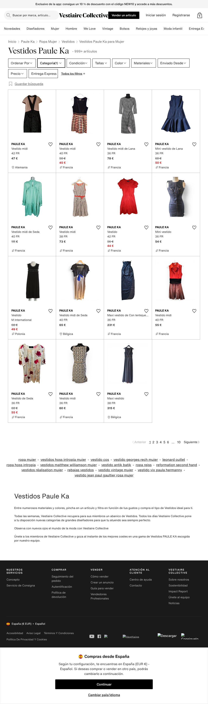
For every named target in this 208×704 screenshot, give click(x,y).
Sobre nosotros (179, 580)
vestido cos (100, 459)
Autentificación (62, 587)
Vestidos (68, 41)
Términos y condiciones (59, 633)
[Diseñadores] (47, 28)
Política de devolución (59, 595)
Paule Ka (28, 41)
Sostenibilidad (178, 585)
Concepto (13, 580)
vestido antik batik (116, 465)
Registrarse (181, 15)
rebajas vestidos (80, 470)
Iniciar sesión (156, 15)
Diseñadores (35, 28)
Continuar (104, 684)
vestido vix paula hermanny (160, 470)
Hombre (71, 28)
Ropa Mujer (48, 41)
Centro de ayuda (141, 580)
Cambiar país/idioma (104, 694)
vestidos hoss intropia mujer (63, 459)
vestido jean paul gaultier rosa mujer (104, 475)
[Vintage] (116, 28)
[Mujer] (62, 28)
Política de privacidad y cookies (26, 639)
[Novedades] (23, 28)
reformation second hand (176, 465)
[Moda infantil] (185, 28)
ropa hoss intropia (21, 465)
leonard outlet (173, 459)
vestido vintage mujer (115, 470)
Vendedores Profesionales (100, 596)
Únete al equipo (179, 597)
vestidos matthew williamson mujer (68, 465)
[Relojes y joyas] (160, 28)
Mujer (55, 28)
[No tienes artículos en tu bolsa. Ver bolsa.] (200, 15)
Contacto (136, 585)
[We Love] (99, 28)
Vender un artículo (124, 15)
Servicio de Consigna (20, 585)
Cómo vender (99, 576)
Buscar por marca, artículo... (31, 15)
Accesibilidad (14, 633)
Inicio (12, 41)
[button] (200, 15)
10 (179, 442)
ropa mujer (27, 459)
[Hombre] (80, 28)
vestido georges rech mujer (136, 459)
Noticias (174, 603)
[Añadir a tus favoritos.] (50, 144)
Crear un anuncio (102, 582)
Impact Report (178, 591)
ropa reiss (144, 465)
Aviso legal (33, 633)
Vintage (107, 28)
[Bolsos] (132, 28)
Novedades (12, 28)
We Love (89, 28)
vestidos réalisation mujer (42, 470)
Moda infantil (173, 28)
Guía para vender (102, 588)
